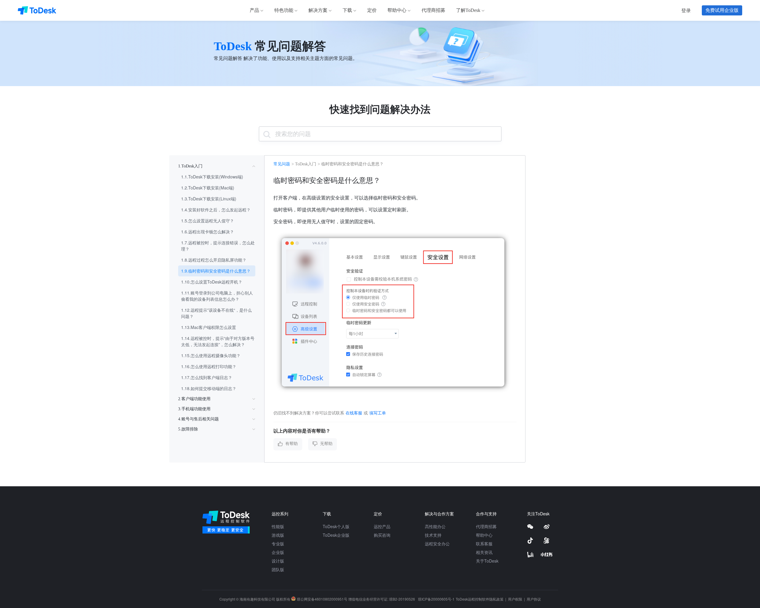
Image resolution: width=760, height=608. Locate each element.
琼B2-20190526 (402, 598)
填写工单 (377, 413)
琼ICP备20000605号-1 (436, 598)
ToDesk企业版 (336, 535)
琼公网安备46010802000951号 (322, 598)
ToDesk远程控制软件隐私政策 (480, 598)
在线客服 (354, 413)
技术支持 (433, 535)
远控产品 (382, 526)
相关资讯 (484, 552)
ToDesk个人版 (336, 526)
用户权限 (515, 598)
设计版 (278, 561)
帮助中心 (484, 535)
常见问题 (281, 164)
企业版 (278, 552)
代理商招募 (486, 526)
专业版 (278, 544)
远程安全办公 (437, 544)
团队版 (278, 569)
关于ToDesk (487, 561)
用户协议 (534, 598)
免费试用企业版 (722, 10)
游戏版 (278, 535)
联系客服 (484, 544)
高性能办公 (435, 526)
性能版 (278, 526)
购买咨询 (382, 535)
